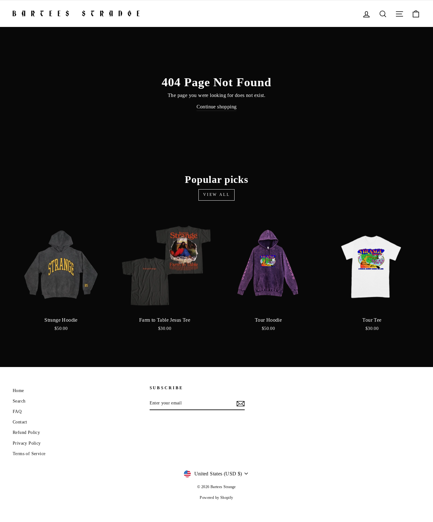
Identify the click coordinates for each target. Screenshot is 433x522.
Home (18, 390)
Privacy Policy (27, 443)
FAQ (17, 411)
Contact (20, 422)
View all (216, 194)
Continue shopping (217, 106)
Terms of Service (29, 453)
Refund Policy (26, 432)
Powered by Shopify (216, 497)
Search (19, 401)
